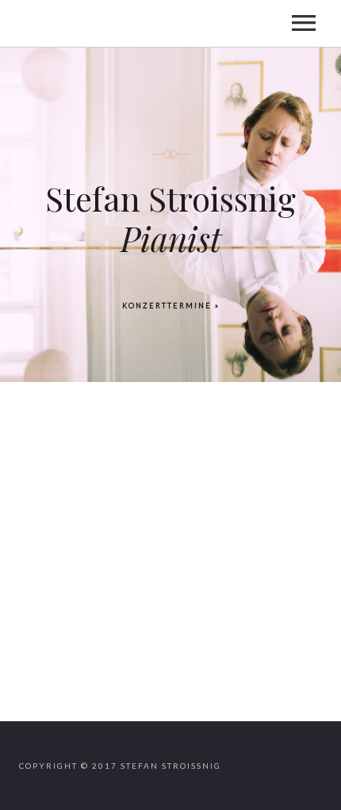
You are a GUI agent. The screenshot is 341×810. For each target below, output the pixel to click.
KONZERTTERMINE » (171, 305)
